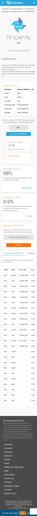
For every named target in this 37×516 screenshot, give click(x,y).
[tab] (14, 253)
